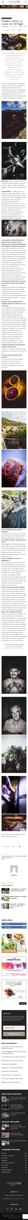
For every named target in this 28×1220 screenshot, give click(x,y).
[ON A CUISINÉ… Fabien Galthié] (5, 1142)
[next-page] (15, 912)
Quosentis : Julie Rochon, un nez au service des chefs (17, 905)
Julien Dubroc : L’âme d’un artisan (10, 1071)
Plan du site (18, 1215)
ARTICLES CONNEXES (8, 883)
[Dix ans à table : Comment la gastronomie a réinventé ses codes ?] (5, 1099)
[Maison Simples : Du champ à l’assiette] (5, 898)
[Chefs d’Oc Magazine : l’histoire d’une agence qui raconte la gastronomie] (5, 1107)
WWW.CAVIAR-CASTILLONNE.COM (14, 649)
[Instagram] (11, 1209)
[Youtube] (20, 1209)
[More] (19, 30)
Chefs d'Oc (5, 26)
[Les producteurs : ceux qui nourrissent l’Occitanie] (5, 890)
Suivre (23, 927)
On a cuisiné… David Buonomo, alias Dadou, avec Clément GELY (18, 1127)
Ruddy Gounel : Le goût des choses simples (12, 1060)
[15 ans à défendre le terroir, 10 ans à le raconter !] (5, 1115)
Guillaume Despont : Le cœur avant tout (11, 1075)
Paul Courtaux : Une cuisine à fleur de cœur (12, 1078)
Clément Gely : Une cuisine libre (9, 1064)
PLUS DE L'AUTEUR (7, 885)
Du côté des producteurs (11, 15)
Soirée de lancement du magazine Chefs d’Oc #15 (8, 857)
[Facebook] (7, 1209)
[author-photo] (14, 873)
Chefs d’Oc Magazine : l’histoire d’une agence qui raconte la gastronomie (14, 1052)
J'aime (24, 924)
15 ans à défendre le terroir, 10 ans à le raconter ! (14, 1057)
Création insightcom (12, 1216)
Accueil (3, 15)
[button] (2, 2)
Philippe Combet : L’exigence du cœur (11, 1082)
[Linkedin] (16, 1209)
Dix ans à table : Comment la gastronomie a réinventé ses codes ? (12, 1047)
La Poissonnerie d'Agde (20, 856)
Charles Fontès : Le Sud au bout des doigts (12, 1067)
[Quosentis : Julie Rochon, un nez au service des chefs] (5, 906)
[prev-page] (12, 912)
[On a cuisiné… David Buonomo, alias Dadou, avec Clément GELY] (5, 1127)
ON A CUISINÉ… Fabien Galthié (18, 1140)
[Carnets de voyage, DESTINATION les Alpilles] (5, 1135)
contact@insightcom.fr (19, 1198)
